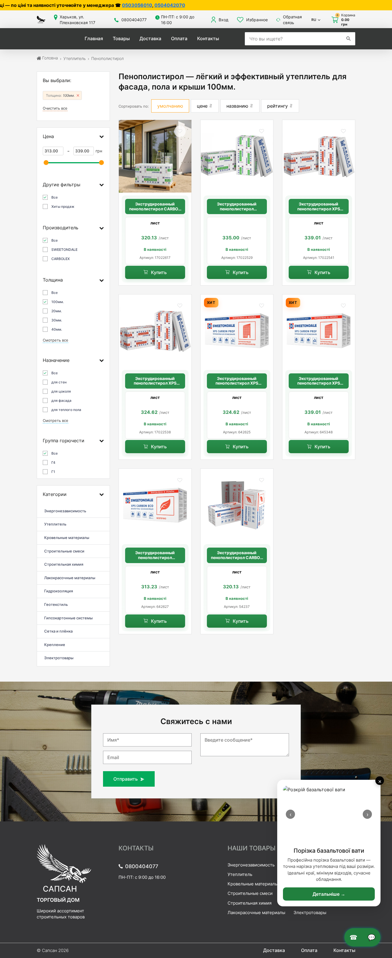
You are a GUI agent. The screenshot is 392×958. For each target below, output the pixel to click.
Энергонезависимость (251, 865)
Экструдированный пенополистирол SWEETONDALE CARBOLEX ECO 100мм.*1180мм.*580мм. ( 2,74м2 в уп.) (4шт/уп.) (237, 207)
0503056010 (68, 5)
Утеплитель (240, 874)
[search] (348, 38)
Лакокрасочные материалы (256, 912)
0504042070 (100, 5)
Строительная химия (249, 903)
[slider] (46, 162)
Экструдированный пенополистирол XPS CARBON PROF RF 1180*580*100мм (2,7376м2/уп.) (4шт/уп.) (319, 207)
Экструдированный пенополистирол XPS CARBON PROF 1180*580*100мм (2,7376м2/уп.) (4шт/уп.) (155, 381)
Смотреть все (55, 340)
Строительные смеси (250, 893)
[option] (155, 240)
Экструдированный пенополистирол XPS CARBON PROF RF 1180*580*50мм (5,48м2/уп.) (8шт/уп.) (237, 381)
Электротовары (310, 912)
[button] (180, 131)
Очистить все (55, 108)
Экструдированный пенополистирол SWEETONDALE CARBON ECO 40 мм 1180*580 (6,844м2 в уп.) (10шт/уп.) (155, 555)
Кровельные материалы (253, 884)
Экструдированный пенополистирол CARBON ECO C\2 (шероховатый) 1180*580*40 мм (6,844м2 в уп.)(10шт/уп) (237, 555)
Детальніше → (329, 894)
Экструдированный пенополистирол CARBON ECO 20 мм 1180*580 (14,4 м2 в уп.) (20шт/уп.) (155, 207)
